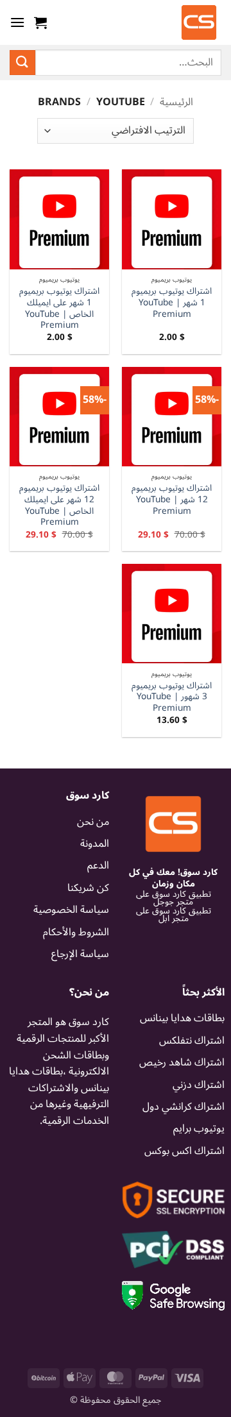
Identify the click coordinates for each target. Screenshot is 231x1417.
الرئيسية (176, 102)
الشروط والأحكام (76, 932)
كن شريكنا (88, 888)
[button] (40, 22)
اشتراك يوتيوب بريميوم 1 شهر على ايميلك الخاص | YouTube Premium (59, 308)
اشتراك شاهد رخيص (182, 1062)
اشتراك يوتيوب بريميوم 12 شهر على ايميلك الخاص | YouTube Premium (59, 505)
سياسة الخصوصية (71, 910)
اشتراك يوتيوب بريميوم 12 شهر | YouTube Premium (172, 499)
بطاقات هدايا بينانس (182, 1018)
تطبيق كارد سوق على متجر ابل (173, 914)
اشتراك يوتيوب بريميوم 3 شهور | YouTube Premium (172, 697)
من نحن (93, 822)
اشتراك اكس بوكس (184, 1151)
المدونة (94, 843)
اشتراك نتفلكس (192, 1040)
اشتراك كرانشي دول (183, 1106)
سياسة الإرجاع (80, 954)
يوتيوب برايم (199, 1128)
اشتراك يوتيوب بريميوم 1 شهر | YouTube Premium (172, 302)
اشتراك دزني (199, 1085)
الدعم (98, 865)
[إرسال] (22, 62)
